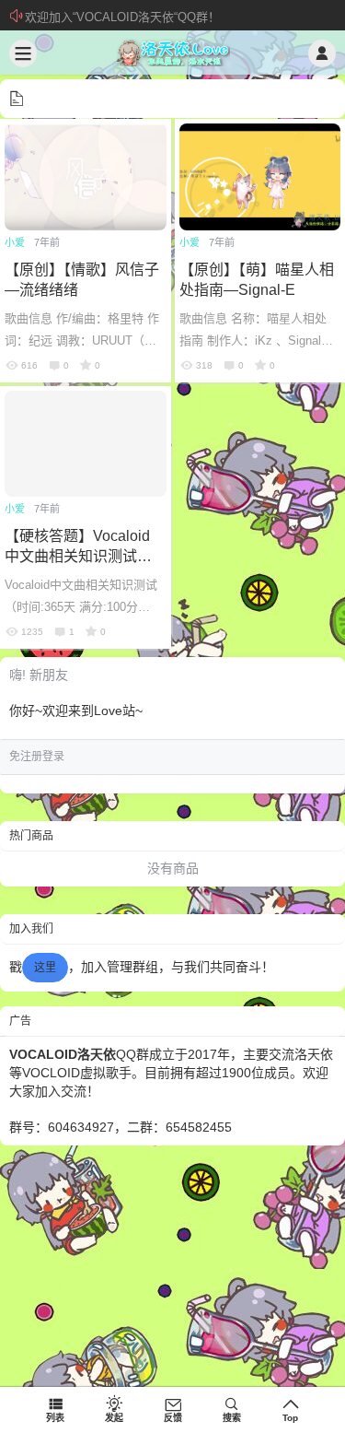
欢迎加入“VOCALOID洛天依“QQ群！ (122, 17)
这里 (45, 967)
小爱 (15, 242)
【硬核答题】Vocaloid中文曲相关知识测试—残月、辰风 (78, 556)
